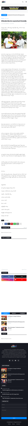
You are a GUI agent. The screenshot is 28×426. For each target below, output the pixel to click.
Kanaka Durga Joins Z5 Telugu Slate (10, 394)
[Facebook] (6, 224)
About (13, 424)
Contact (18, 424)
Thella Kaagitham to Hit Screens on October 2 (12, 390)
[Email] (17, 224)
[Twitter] (8, 224)
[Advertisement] (14, 297)
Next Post (24, 269)
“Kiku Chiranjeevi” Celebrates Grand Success (16, 328)
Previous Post (5, 269)
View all (25, 227)
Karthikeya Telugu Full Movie (14, 316)
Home (2, 18)
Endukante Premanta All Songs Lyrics (16, 15)
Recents (14, 313)
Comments (22, 313)
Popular (5, 313)
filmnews (7, 18)
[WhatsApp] (14, 224)
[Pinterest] (11, 224)
